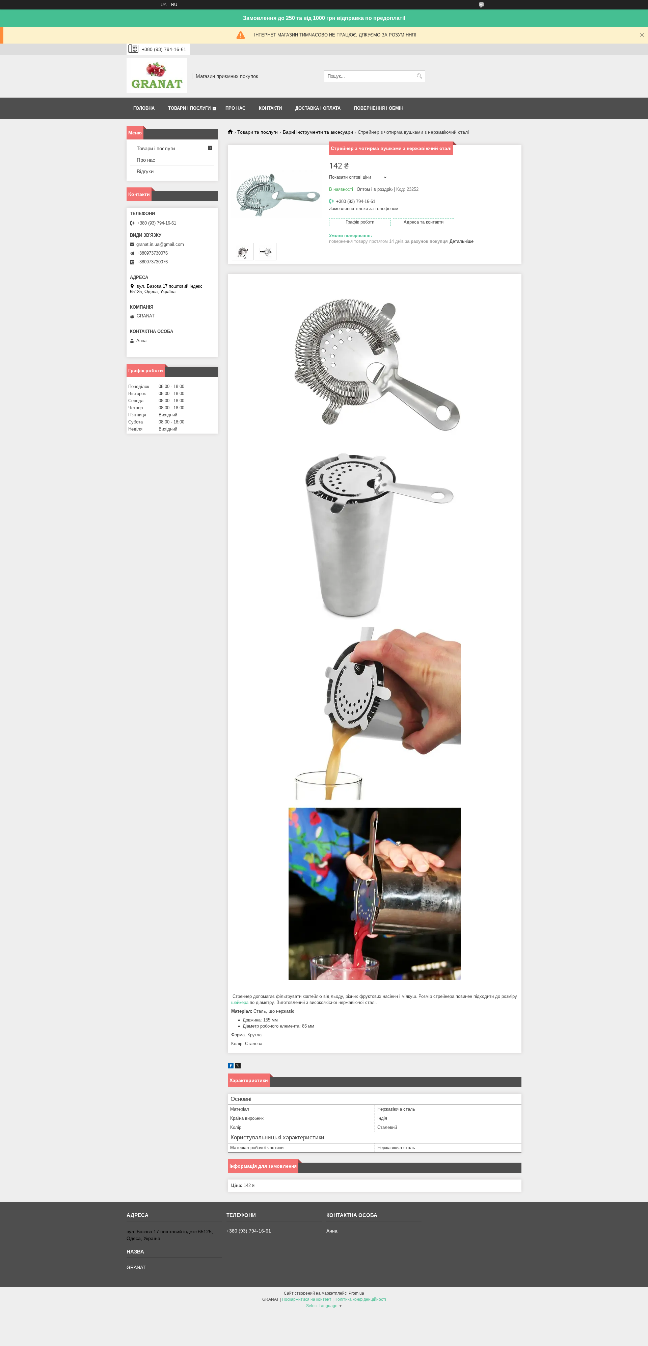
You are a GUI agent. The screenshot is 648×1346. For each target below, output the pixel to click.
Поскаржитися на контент (306, 1299)
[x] (238, 1066)
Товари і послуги (189, 108)
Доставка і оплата (318, 108)
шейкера (239, 1002)
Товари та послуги (257, 132)
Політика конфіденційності (360, 1299)
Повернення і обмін (378, 108)
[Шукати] (419, 76)
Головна (144, 108)
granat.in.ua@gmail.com (160, 244)
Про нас (235, 108)
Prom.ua (356, 1293)
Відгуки (145, 171)
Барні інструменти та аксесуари (318, 132)
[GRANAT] (157, 76)
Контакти (270, 108)
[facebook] (231, 1066)
